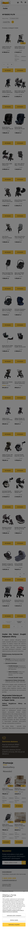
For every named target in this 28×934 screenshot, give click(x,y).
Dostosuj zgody (14, 920)
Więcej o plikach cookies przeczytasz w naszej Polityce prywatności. (13, 911)
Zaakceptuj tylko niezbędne (14, 915)
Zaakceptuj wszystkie (14, 924)
